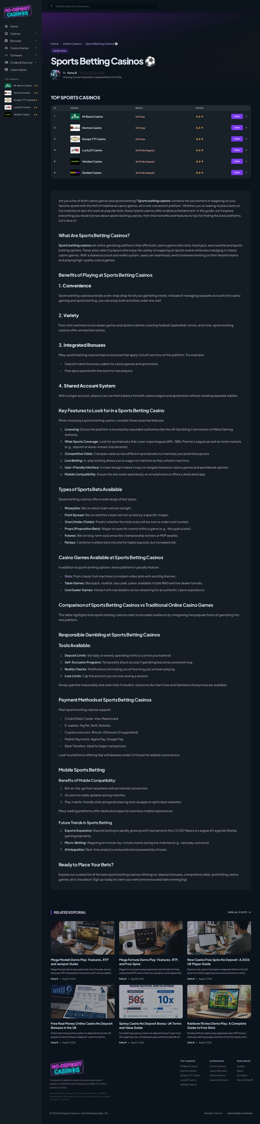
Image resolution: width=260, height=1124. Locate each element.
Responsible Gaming (240, 1113)
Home (11, 26)
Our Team (242, 1075)
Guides (241, 1066)
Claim (237, 116)
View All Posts (239, 912)
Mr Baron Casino (189, 1066)
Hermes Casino (188, 1070)
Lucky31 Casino (188, 1080)
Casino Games (217, 1075)
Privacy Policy (213, 1113)
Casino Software (219, 1080)
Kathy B (72, 72)
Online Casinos (72, 43)
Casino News (15, 70)
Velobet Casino (188, 1084)
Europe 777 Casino (190, 1075)
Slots (68, 576)
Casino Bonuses (218, 1070)
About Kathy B (244, 1080)
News (240, 1070)
